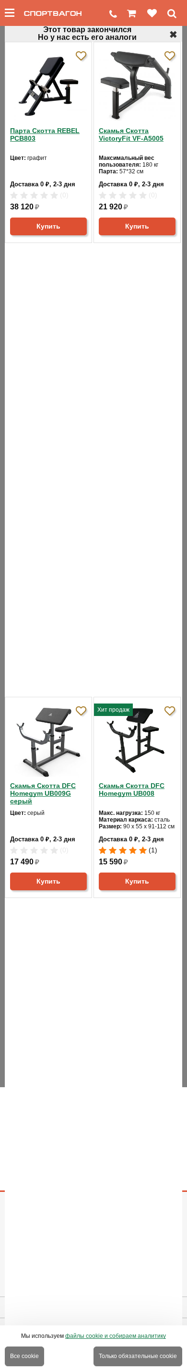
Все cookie (24, 1356)
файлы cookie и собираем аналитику (115, 1336)
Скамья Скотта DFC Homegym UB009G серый (43, 793)
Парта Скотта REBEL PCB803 (45, 134)
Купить (48, 226)
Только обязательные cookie (138, 1356)
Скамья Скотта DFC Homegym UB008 (131, 789)
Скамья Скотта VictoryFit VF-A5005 (131, 134)
